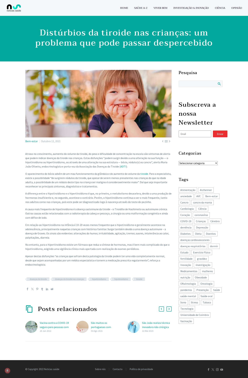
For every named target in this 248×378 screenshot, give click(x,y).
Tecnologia (186, 308)
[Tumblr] (42, 289)
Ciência (220, 8)
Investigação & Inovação (191, 8)
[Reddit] (52, 289)
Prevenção (202, 290)
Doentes (211, 233)
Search (219, 84)
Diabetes (185, 233)
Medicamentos (188, 271)
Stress (194, 302)
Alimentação (187, 190)
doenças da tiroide (38, 279)
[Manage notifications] (7, 370)
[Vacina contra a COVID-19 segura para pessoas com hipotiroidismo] (32, 327)
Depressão (202, 227)
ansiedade (186, 196)
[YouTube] (221, 369)
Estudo (184, 252)
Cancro (184, 202)
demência (185, 227)
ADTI (123, 166)
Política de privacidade (141, 369)
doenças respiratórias (192, 246)
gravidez (202, 258)
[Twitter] (32, 289)
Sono (183, 302)
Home (124, 8)
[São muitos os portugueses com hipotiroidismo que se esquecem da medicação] (83, 327)
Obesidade (201, 277)
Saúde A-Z (140, 8)
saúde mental (188, 296)
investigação (203, 265)
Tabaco (207, 302)
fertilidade (186, 258)
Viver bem (160, 8)
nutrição (185, 277)
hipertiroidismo (99, 279)
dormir (214, 246)
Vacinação (186, 321)
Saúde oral (207, 296)
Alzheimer (206, 190)
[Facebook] (27, 289)
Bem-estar (31, 141)
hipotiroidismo (121, 279)
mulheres (207, 271)
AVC (198, 196)
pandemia (186, 290)
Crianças (201, 221)
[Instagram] (217, 369)
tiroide (144, 173)
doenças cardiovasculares (195, 240)
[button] (161, 308)
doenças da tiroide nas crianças (69, 279)
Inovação (185, 265)
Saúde (216, 290)
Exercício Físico (201, 252)
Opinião (236, 8)
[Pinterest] (37, 289)
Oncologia (206, 283)
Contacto (117, 369)
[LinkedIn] (47, 289)
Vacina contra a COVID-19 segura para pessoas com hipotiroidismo (54, 327)
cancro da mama (202, 202)
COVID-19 (185, 221)
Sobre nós (100, 369)
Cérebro (215, 221)
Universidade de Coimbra (194, 315)
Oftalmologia (188, 283)
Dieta (198, 233)
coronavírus (201, 215)
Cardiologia (187, 208)
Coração (185, 215)
